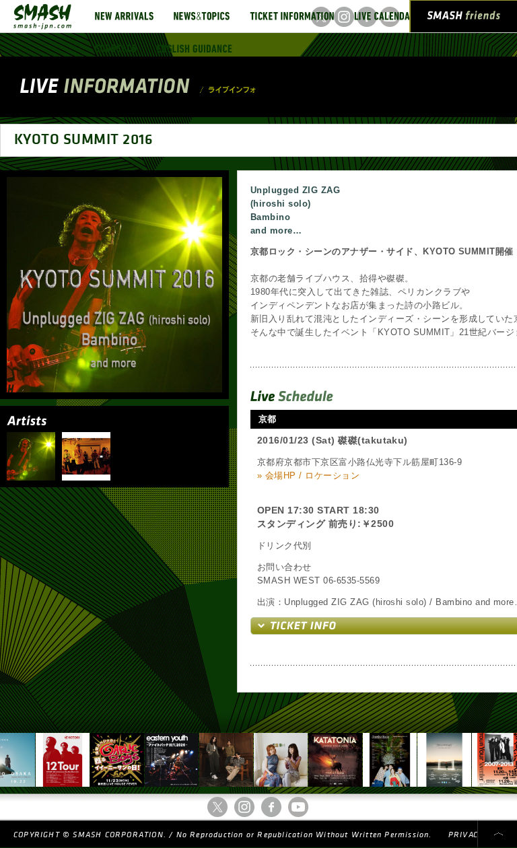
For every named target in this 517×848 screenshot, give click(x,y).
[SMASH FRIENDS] (464, 19)
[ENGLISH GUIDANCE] (194, 48)
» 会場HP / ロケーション (308, 475)
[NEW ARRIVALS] (124, 16)
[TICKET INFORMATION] (292, 16)
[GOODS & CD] (116, 48)
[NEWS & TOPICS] (202, 16)
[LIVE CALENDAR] (384, 16)
